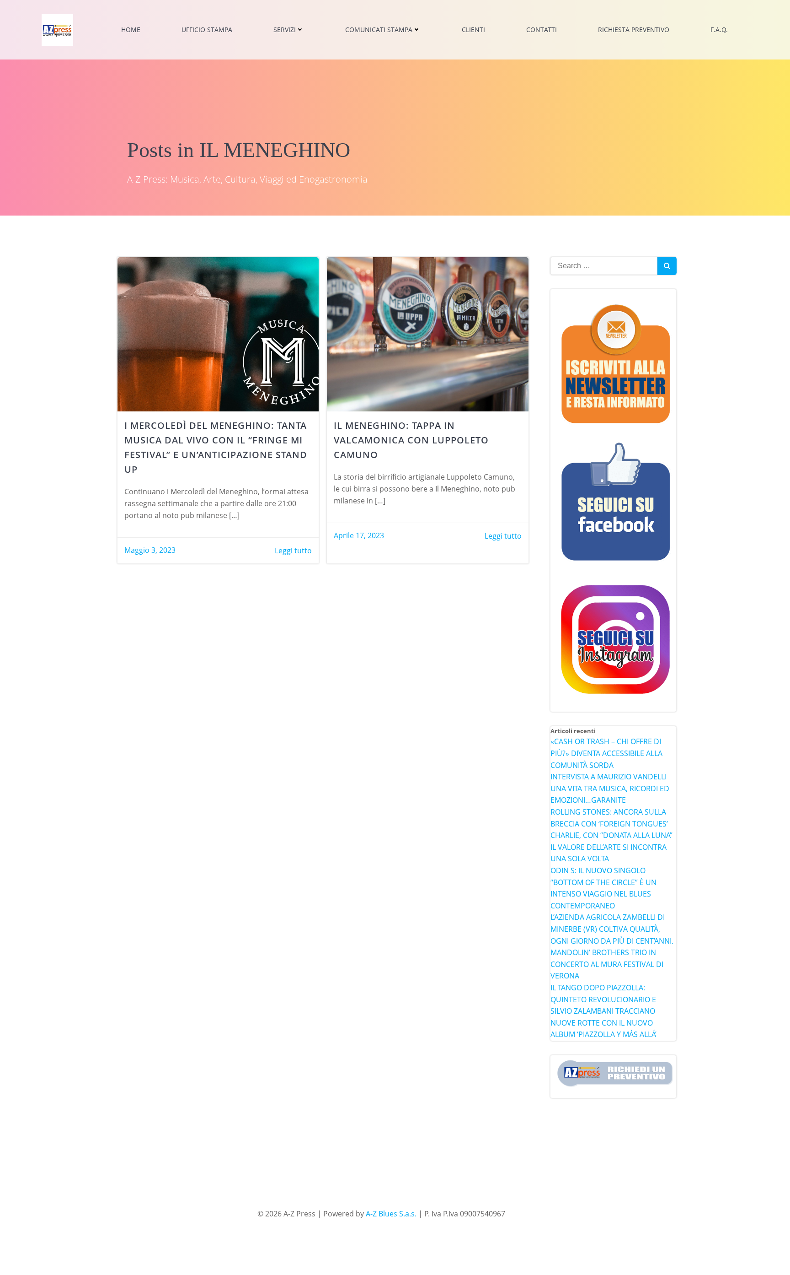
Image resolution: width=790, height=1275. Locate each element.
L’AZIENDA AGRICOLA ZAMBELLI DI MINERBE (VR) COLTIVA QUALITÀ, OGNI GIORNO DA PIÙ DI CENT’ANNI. (611, 928)
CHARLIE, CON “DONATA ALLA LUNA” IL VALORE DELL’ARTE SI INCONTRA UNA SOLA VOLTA (611, 847)
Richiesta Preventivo (633, 29)
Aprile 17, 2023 (359, 535)
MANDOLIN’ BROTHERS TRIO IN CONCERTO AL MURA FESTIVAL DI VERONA (606, 964)
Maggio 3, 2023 (150, 550)
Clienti (473, 29)
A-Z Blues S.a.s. (391, 1214)
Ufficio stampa (206, 29)
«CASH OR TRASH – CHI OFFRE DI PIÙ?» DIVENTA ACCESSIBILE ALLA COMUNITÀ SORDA (606, 753)
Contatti (541, 29)
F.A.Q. (719, 29)
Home (130, 29)
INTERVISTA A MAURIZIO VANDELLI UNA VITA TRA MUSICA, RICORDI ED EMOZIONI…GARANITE (609, 788)
